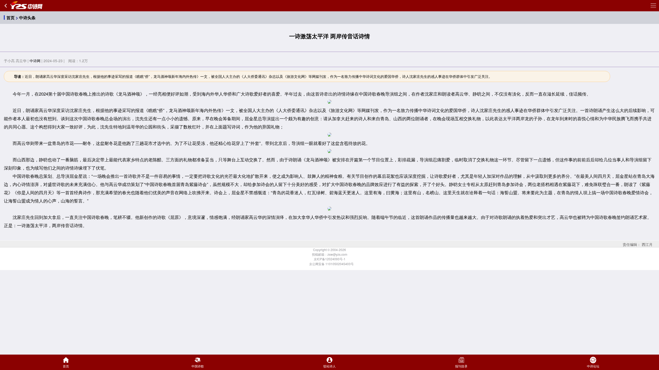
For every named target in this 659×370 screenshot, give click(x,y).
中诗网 (35, 60)
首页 (10, 18)
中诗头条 (27, 18)
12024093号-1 (335, 259)
